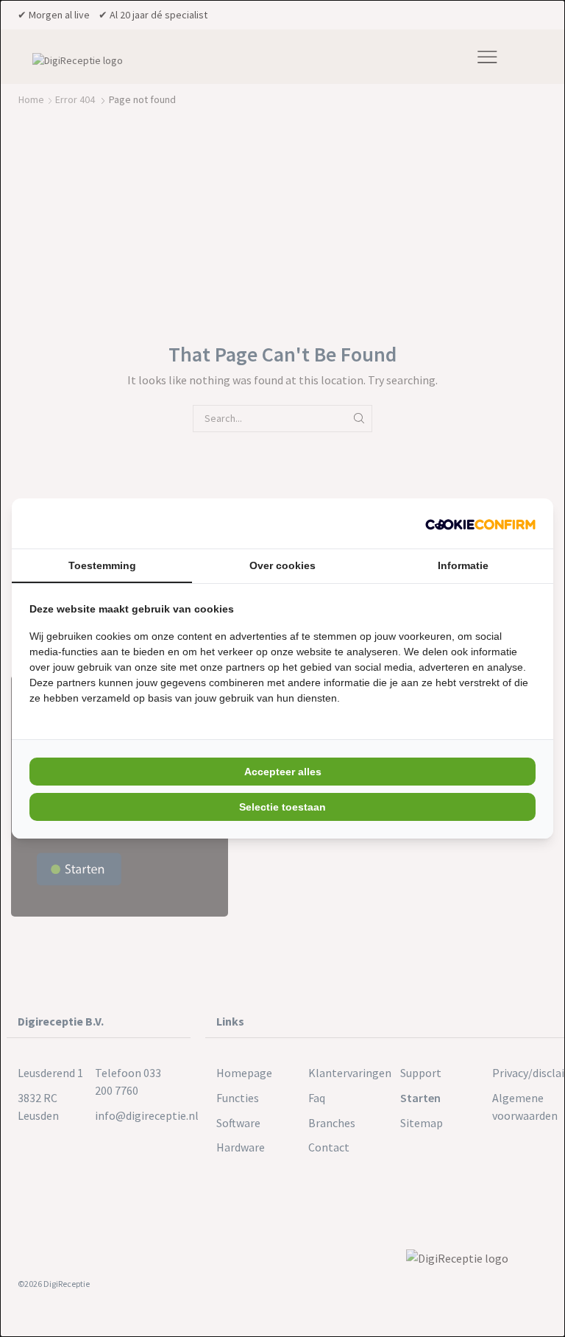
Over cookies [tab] (282, 565)
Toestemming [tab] (102, 565)
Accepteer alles (282, 771)
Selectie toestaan (282, 807)
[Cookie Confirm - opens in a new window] (480, 523)
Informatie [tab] (463, 565)
